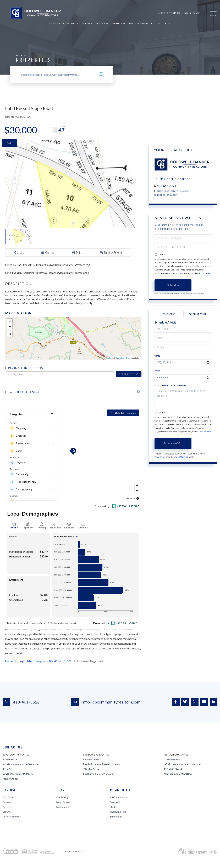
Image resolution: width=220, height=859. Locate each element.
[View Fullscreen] (9, 334)
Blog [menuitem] (168, 23)
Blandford (55, 661)
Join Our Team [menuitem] (136, 23)
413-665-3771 (166, 186)
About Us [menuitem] (117, 23)
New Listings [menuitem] (63, 802)
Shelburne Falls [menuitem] (118, 811)
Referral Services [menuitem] (12, 816)
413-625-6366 (91, 759)
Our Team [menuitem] (8, 797)
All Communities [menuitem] (119, 797)
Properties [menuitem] (55, 23)
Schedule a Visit (197, 314)
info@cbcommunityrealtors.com (111, 701)
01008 (68, 661)
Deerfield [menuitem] (115, 802)
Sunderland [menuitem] (116, 816)
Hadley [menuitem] (113, 806)
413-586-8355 (172, 759)
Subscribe (173, 285)
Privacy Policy (205, 273)
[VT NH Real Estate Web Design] (197, 851)
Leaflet (109, 358)
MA (29, 661)
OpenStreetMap (123, 358)
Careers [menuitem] (7, 802)
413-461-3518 (26, 701)
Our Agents (172, 195)
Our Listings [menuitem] (63, 797)
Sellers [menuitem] (86, 23)
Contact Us (159, 195)
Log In (188, 13)
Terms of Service (180, 457)
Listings (19, 661)
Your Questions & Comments (170, 385)
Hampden (40, 661)
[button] (101, 74)
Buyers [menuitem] (71, 23)
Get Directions (129, 374)
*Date (157, 356)
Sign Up (196, 13)
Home (9, 661)
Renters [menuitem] (101, 23)
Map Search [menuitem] (62, 806)
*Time (157, 371)
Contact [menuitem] (156, 23)
